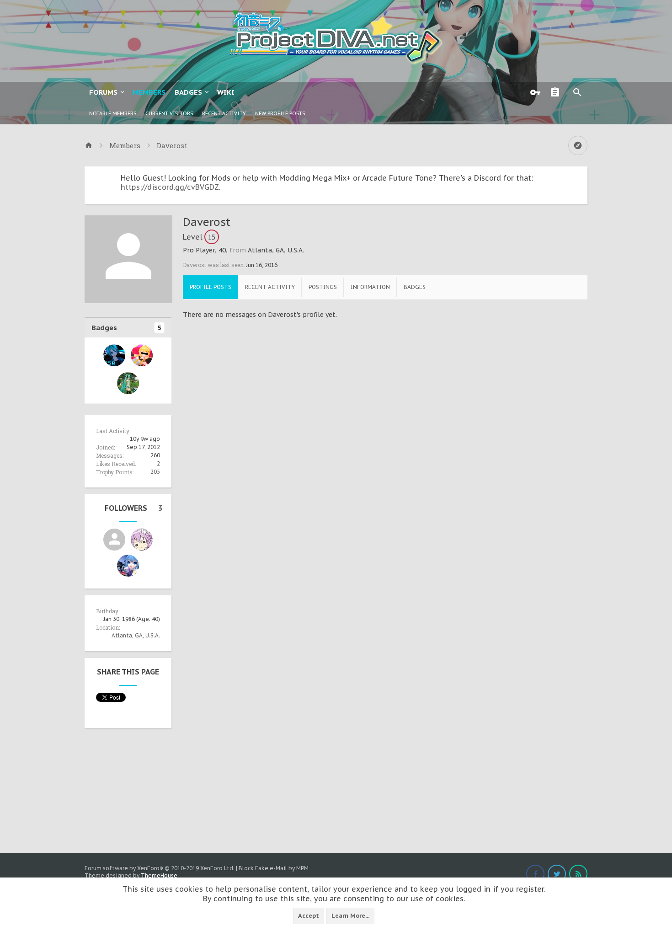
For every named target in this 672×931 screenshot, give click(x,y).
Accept (308, 916)
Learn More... (350, 916)
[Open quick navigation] (577, 145)
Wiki (226, 92)
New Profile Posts (280, 113)
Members (149, 92)
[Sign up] (557, 92)
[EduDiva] (128, 566)
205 (155, 471)
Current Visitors (169, 113)
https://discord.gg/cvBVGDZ (170, 187)
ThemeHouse (159, 875)
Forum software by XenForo (160, 868)
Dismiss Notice (581, 175)
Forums (103, 92)
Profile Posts (210, 287)
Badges (188, 92)
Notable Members (112, 113)
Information (370, 287)
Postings (323, 287)
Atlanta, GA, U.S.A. (136, 635)
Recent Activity (224, 113)
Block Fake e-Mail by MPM (274, 868)
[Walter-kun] (142, 540)
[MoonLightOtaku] (114, 540)
